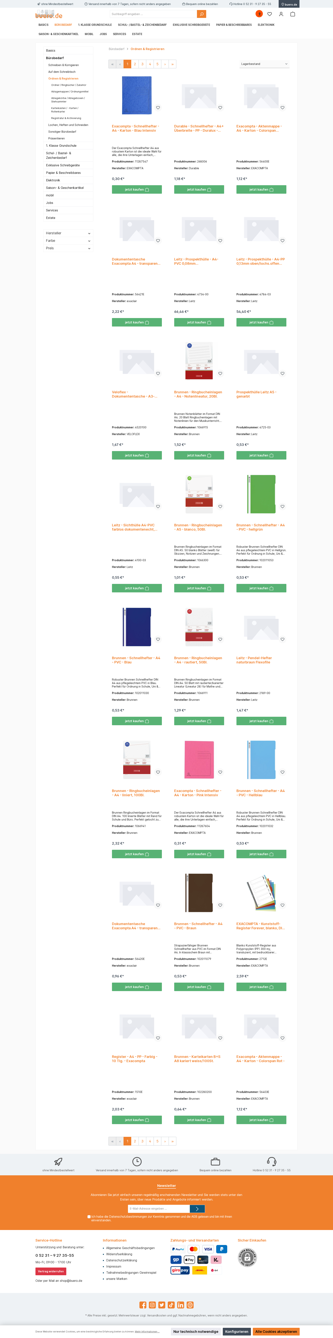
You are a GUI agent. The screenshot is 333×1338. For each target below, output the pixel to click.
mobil (50, 195)
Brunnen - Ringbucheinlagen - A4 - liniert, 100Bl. (136, 793)
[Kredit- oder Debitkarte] (201, 1249)
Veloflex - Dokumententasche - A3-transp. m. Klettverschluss (134, 394)
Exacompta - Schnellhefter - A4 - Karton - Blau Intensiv (135, 128)
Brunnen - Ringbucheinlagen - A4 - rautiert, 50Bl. (198, 660)
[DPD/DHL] (207, 1270)
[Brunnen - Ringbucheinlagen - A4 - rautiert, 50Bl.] (199, 627)
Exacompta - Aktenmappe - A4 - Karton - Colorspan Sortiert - (259, 128)
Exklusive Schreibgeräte (63, 165)
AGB (194, 1216)
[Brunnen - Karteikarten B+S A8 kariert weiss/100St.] (199, 1025)
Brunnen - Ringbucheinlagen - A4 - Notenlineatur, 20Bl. (198, 394)
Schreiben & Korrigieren (63, 65)
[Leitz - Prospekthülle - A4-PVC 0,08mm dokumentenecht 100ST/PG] (199, 228)
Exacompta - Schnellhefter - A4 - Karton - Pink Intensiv (197, 793)
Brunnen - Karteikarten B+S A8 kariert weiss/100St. (197, 1059)
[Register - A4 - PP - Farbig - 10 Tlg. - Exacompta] (137, 1025)
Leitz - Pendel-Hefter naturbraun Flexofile (254, 660)
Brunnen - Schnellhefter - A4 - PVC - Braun (198, 926)
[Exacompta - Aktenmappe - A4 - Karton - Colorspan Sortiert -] (261, 95)
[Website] (190, 1305)
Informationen (115, 1240)
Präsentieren (56, 138)
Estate (50, 218)
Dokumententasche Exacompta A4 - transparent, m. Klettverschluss (136, 261)
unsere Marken (116, 1279)
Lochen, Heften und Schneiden (68, 124)
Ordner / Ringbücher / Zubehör (68, 85)
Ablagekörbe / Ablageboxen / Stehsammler (68, 100)
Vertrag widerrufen (51, 1271)
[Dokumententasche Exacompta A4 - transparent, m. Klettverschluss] (137, 228)
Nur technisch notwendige (195, 1332)
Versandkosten (156, 1315)
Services (52, 210)
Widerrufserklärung (119, 1254)
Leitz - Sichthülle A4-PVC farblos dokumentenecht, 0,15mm (133, 527)
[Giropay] (176, 1259)
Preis (50, 248)
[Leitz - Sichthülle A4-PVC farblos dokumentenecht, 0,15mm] (137, 494)
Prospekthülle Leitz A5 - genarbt (256, 394)
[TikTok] (171, 1305)
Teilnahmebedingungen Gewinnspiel (131, 1272)
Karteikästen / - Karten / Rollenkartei (64, 110)
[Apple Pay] (189, 1259)
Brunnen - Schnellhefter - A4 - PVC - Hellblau (260, 793)
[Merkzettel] (269, 14)
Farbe (50, 241)
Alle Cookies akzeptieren (276, 1332)
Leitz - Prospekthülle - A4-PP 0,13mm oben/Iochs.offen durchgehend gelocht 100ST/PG (260, 261)
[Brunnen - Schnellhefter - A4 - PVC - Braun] (199, 893)
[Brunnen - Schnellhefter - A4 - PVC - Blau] (137, 627)
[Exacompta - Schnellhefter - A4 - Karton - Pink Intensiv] (199, 760)
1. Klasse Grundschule (61, 145)
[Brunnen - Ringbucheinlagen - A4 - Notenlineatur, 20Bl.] (199, 361)
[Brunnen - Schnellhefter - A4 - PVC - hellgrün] (261, 494)
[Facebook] (143, 1305)
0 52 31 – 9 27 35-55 (54, 1255)
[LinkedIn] (180, 1305)
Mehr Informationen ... (147, 1331)
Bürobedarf (55, 58)
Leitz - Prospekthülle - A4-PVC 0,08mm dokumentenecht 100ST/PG (197, 261)
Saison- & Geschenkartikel (65, 188)
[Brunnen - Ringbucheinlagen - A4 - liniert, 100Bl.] (137, 760)
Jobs (49, 203)
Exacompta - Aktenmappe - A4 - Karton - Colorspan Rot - (260, 1059)
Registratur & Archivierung (66, 118)
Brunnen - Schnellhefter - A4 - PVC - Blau (136, 660)
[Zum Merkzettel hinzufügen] (158, 107)
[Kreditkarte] (203, 1259)
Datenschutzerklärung (121, 1260)
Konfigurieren (236, 1332)
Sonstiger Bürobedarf (62, 131)
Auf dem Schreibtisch (62, 71)
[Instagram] (152, 1305)
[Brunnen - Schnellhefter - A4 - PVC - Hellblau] (261, 760)
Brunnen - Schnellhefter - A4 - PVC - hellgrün (260, 527)
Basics (50, 50)
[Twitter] (161, 1305)
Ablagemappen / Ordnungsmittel (69, 91)
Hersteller (53, 233)
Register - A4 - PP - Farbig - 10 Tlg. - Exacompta (134, 1059)
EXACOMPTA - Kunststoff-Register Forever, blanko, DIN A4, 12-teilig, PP (260, 926)
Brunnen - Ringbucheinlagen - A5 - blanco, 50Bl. (198, 527)
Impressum (113, 1266)
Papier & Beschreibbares (63, 173)
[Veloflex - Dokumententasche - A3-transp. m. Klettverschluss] (137, 361)
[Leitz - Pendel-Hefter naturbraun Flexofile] (261, 627)
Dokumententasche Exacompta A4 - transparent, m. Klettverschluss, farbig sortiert (136, 926)
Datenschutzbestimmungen (128, 1216)
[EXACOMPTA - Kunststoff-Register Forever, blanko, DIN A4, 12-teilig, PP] (261, 893)
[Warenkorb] (293, 14)
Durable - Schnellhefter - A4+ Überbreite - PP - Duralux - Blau (199, 128)
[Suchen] (201, 14)
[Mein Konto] (281, 14)
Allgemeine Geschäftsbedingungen (130, 1248)
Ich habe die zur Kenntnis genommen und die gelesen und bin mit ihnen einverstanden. (161, 1218)
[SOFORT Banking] (216, 1259)
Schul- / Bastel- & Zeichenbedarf (58, 155)
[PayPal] (178, 1249)
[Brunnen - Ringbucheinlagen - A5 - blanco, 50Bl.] (199, 494)
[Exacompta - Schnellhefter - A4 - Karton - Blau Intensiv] (137, 95)
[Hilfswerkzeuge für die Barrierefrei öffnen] (260, 14)
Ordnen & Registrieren (63, 78)
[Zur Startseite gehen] (48, 14)
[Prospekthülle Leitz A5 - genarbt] (261, 361)
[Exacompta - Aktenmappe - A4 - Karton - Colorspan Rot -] (261, 1025)
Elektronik (53, 180)
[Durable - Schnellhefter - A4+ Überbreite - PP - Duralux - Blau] (199, 95)
